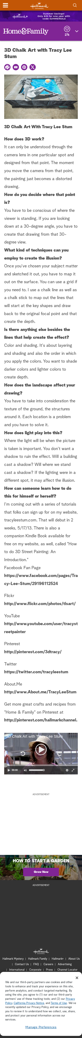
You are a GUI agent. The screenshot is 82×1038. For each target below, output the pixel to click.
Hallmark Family (37, 959)
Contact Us (22, 964)
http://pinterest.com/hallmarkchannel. (40, 720)
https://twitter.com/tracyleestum (36, 672)
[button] (22, 753)
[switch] (25, 770)
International (17, 970)
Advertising (65, 964)
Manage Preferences (41, 1027)
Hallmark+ (58, 959)
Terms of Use (59, 1003)
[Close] (77, 978)
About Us (74, 959)
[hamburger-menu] (5, 5)
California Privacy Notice (29, 1003)
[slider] (41, 765)
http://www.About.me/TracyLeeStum (40, 692)
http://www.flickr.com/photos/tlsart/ (40, 604)
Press (49, 970)
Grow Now (41, 872)
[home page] (39, 5)
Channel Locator (67, 970)
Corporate (35, 970)
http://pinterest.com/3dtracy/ (33, 652)
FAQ (36, 964)
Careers (48, 964)
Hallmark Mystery (13, 959)
